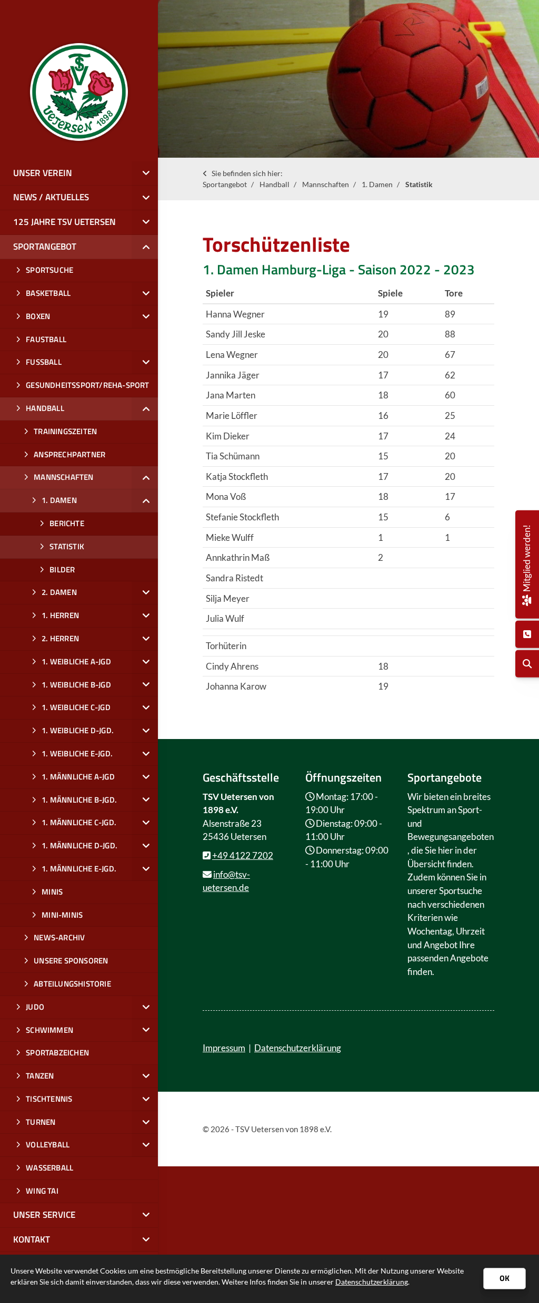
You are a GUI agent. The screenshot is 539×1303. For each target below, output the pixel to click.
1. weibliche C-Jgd (76, 707)
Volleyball (47, 1144)
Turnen (40, 1122)
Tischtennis (49, 1099)
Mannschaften (325, 184)
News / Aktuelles (51, 197)
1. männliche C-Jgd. (79, 822)
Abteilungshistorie (72, 984)
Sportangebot (225, 184)
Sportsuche (49, 270)
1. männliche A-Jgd (78, 777)
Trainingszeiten (65, 431)
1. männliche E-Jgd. (79, 869)
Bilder (62, 569)
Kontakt (31, 1239)
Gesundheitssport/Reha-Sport (87, 385)
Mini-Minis (62, 915)
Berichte (66, 523)
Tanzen (40, 1076)
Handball (274, 184)
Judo (35, 1007)
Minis (52, 892)
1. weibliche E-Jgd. (77, 753)
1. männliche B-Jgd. (79, 800)
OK (505, 1278)
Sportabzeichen (57, 1052)
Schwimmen (49, 1030)
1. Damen (377, 184)
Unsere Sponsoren (71, 961)
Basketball (48, 293)
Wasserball (49, 1168)
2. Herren (60, 638)
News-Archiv (59, 937)
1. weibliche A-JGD (76, 661)
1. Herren (60, 615)
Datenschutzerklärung (297, 1047)
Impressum (224, 1047)
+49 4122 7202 (242, 855)
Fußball (44, 362)
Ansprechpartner (69, 454)
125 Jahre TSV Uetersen (64, 222)
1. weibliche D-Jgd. (78, 730)
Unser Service (44, 1215)
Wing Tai (42, 1191)
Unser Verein (42, 173)
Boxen (38, 316)
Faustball (46, 339)
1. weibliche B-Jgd (76, 685)
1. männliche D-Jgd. (79, 845)
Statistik (419, 184)
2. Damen (59, 592)
